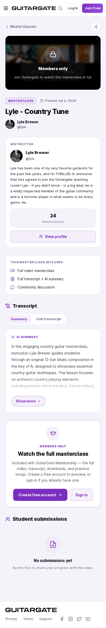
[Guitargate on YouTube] (88, 619)
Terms (28, 619)
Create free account (37, 495)
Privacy (11, 619)
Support (45, 619)
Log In (73, 8)
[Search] (60, 8)
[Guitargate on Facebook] (61, 619)
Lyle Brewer (28, 122)
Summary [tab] (19, 319)
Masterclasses (23, 26)
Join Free (92, 8)
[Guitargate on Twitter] (79, 619)
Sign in (81, 495)
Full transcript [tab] (49, 319)
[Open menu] (6, 8)
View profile (56, 236)
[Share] (96, 26)
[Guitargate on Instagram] (70, 619)
